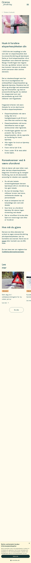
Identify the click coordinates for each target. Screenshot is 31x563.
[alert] (15, 552)
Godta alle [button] (15, 556)
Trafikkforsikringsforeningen (13, 252)
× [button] (29, 543)
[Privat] (9, 3)
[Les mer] (13, 280)
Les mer (4, 303)
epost (4, 241)
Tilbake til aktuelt (9, 12)
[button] (15, 560)
